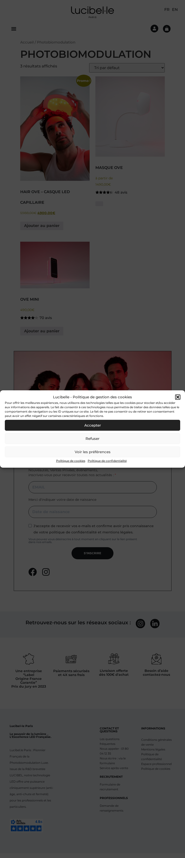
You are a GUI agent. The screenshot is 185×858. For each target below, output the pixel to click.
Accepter (92, 425)
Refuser (92, 438)
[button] (177, 397)
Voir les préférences (93, 452)
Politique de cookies (70, 461)
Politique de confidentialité (107, 461)
